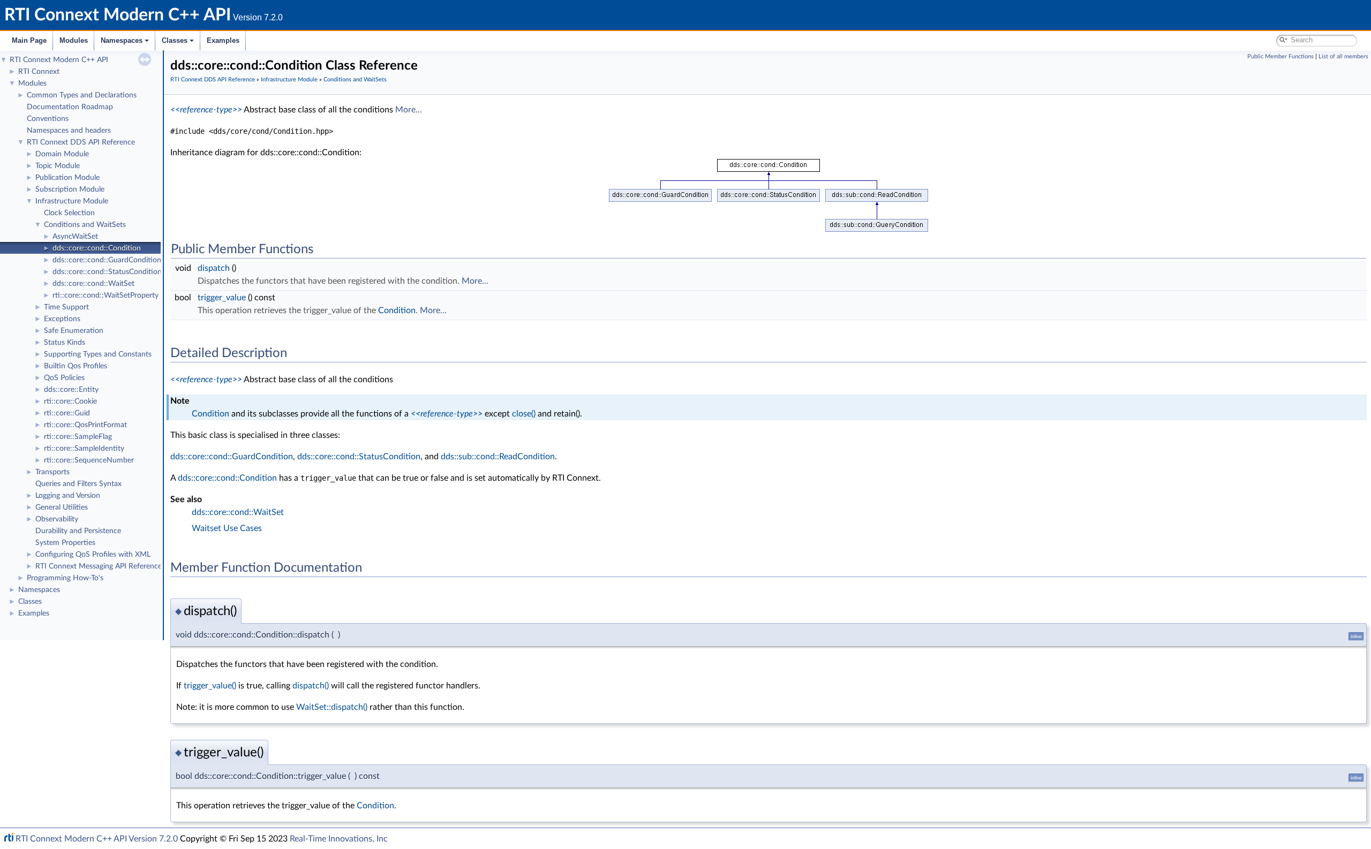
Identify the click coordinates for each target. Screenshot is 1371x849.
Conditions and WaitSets (85, 225)
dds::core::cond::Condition (96, 248)
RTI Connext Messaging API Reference (98, 566)
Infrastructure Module (71, 201)
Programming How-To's (65, 578)
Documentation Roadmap (70, 107)
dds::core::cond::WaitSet (93, 283)
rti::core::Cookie (70, 401)
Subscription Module (69, 189)
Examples (223, 40)
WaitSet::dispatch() (331, 707)
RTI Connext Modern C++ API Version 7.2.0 (97, 839)
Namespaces (121, 40)
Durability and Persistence (78, 531)
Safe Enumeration (73, 331)
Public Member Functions (1280, 56)
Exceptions (62, 319)
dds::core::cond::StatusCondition (107, 272)
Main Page (29, 40)
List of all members (1343, 56)
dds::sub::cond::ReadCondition (498, 456)
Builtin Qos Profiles (75, 366)
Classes (174, 40)
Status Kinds (64, 342)
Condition (397, 310)
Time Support (66, 307)
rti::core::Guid (67, 413)
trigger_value (222, 297)
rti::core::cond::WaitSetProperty (105, 295)
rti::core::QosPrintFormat (85, 425)
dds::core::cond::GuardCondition (106, 260)
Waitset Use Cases (227, 528)
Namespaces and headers (69, 130)
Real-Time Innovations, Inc (339, 839)
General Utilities (61, 507)
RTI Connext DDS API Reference (81, 142)
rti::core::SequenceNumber (89, 460)
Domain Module (62, 154)
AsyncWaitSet (75, 236)
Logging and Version (67, 495)
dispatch (214, 268)
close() (524, 414)
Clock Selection (69, 213)
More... (408, 109)
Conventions (48, 119)
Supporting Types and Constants (98, 354)
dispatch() (310, 685)
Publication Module (67, 177)
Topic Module (57, 166)
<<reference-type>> (206, 109)
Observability (56, 519)
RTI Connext (38, 71)
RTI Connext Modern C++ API (59, 60)
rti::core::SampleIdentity (84, 448)
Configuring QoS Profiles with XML (92, 554)
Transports (52, 472)
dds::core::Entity (71, 389)
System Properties (65, 543)
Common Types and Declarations (82, 95)
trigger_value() (210, 685)
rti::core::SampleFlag (78, 437)
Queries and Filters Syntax (78, 484)
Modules (73, 40)
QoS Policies (64, 378)
